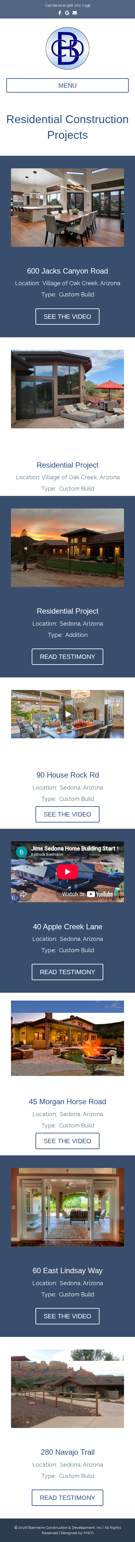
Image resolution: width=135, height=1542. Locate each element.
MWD (89, 1533)
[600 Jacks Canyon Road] (67, 207)
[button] (67, 714)
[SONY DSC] (67, 1207)
